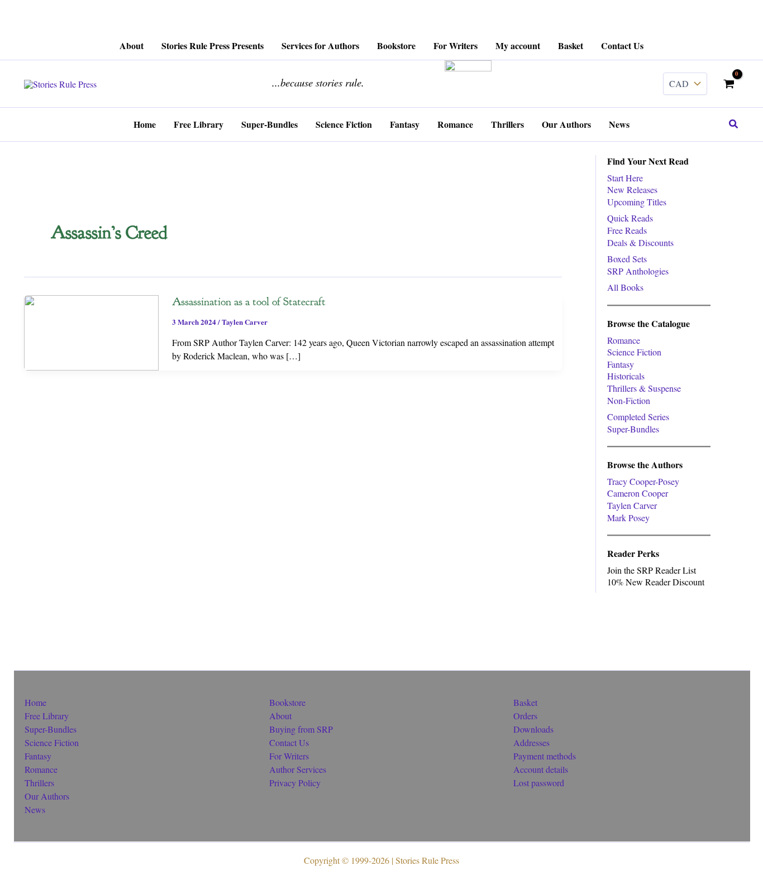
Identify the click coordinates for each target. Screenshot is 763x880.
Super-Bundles (633, 429)
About (280, 716)
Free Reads (627, 230)
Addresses (531, 742)
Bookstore (287, 702)
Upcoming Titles (636, 202)
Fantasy (620, 364)
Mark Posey (628, 517)
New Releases (632, 189)
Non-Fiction (628, 400)
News (35, 809)
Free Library (47, 716)
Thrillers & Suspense (644, 388)
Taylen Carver (245, 321)
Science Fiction (634, 352)
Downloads (533, 729)
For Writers (289, 756)
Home (35, 702)
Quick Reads (630, 218)
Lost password (538, 782)
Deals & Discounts (640, 242)
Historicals (626, 376)
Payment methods (544, 756)
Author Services (297, 769)
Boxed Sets (627, 259)
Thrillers (39, 782)
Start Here (625, 178)
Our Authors (47, 796)
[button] (734, 124)
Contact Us (289, 742)
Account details (540, 769)
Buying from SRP (301, 729)
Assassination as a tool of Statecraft (249, 302)
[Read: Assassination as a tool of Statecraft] (91, 331)
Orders (525, 716)
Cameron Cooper (637, 493)
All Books (625, 287)
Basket (525, 702)
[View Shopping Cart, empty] (728, 84)
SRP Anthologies (638, 271)
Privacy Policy (295, 782)
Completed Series (638, 416)
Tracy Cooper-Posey (643, 481)
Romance (623, 340)
